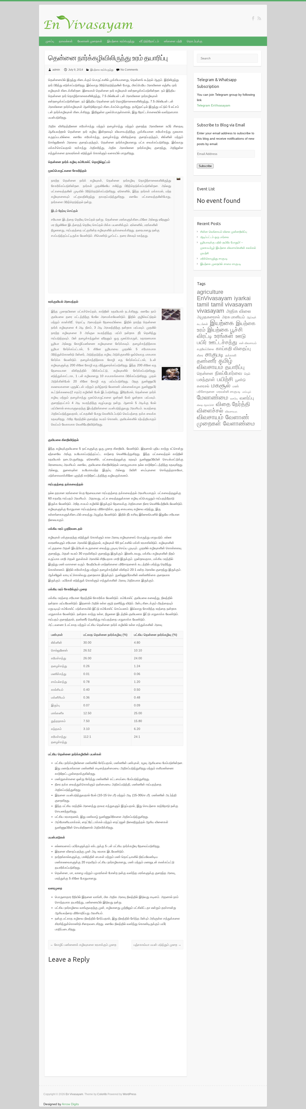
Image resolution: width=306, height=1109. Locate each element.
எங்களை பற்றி (173, 41)
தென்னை (205, 373)
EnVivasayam (214, 298)
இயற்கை (222, 322)
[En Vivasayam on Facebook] (253, 18)
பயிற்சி (225, 379)
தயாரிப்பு (235, 367)
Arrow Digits (70, 1104)
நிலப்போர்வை (228, 373)
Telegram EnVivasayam (213, 105)
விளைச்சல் (210, 410)
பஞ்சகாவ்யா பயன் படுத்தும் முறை (157, 944)
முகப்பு (50, 41)
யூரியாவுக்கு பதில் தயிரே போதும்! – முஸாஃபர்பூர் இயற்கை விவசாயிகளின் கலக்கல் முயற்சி (228, 248)
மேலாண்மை (212, 397)
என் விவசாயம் (247, 343)
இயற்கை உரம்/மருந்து (120, 41)
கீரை (200, 355)
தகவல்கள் (66, 41)
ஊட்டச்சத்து (223, 342)
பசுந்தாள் (206, 379)
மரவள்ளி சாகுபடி (228, 391)
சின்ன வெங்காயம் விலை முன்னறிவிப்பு (223, 231)
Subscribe (205, 166)
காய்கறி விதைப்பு (233, 348)
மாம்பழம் (246, 392)
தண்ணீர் (207, 361)
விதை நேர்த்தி (233, 404)
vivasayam (210, 310)
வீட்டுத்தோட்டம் (149, 41)
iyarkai (242, 298)
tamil (203, 305)
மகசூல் (221, 385)
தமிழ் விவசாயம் (214, 363)
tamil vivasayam (231, 304)
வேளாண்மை (239, 423)
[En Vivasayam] (90, 24)
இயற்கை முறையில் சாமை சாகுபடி (220, 264)
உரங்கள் (223, 335)
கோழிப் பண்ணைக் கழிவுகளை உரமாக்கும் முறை (83, 944)
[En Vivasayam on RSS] (259, 18)
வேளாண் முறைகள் (90, 41)
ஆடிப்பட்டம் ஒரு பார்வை (214, 237)
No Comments (129, 69)
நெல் (247, 373)
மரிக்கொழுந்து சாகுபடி (214, 258)
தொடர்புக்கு (194, 41)
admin (56, 69)
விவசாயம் (210, 417)
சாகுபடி (214, 354)
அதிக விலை (238, 311)
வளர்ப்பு (247, 398)
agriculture (210, 292)
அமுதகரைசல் (208, 317)
